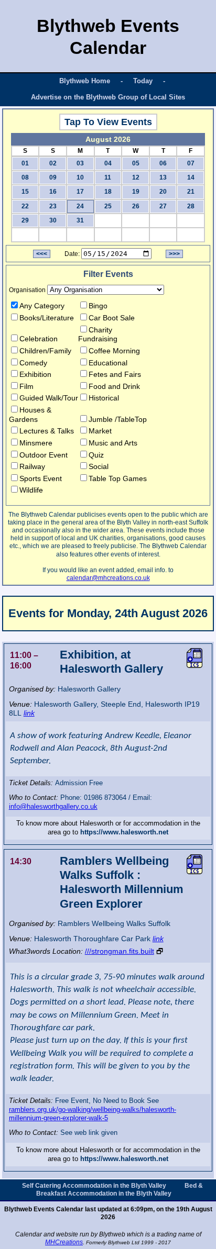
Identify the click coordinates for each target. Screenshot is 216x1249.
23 (53, 206)
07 (191, 163)
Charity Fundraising (97, 334)
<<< (41, 254)
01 (25, 163)
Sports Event (40, 478)
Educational (108, 363)
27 (163, 206)
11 (107, 177)
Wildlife (31, 490)
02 (53, 163)
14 (191, 177)
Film (26, 386)
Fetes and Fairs (115, 374)
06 (163, 163)
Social (99, 466)
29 (25, 220)
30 (53, 220)
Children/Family (45, 351)
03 (80, 163)
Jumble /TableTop (118, 419)
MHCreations (64, 1242)
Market (100, 431)
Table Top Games (118, 478)
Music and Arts (113, 443)
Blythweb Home (84, 81)
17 (80, 191)
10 (80, 177)
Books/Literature (46, 318)
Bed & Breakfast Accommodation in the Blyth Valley (119, 1189)
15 (25, 191)
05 (135, 163)
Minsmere (35, 443)
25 (108, 206)
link (29, 713)
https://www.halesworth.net (124, 832)
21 (191, 191)
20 (163, 191)
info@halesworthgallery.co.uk (53, 806)
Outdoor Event (43, 455)
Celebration (38, 338)
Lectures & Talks (46, 431)
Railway (32, 466)
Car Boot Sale (112, 318)
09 (53, 177)
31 (80, 220)
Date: (72, 254)
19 (135, 191)
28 (191, 206)
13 (163, 177)
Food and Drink (114, 386)
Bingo (98, 306)
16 (53, 191)
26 (135, 206)
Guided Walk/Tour (48, 398)
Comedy (33, 363)
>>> (174, 254)
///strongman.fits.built (119, 951)
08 (25, 177)
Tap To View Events (108, 122)
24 (80, 206)
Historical (104, 398)
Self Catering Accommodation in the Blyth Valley (94, 1185)
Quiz (96, 455)
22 (25, 206)
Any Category (41, 306)
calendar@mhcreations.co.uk (108, 578)
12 (135, 177)
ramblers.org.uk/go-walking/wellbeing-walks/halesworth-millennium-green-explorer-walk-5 (92, 1114)
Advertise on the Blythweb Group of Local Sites (108, 97)
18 (108, 191)
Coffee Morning (114, 351)
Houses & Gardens (30, 414)
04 (108, 163)
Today (143, 81)
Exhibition (35, 374)
